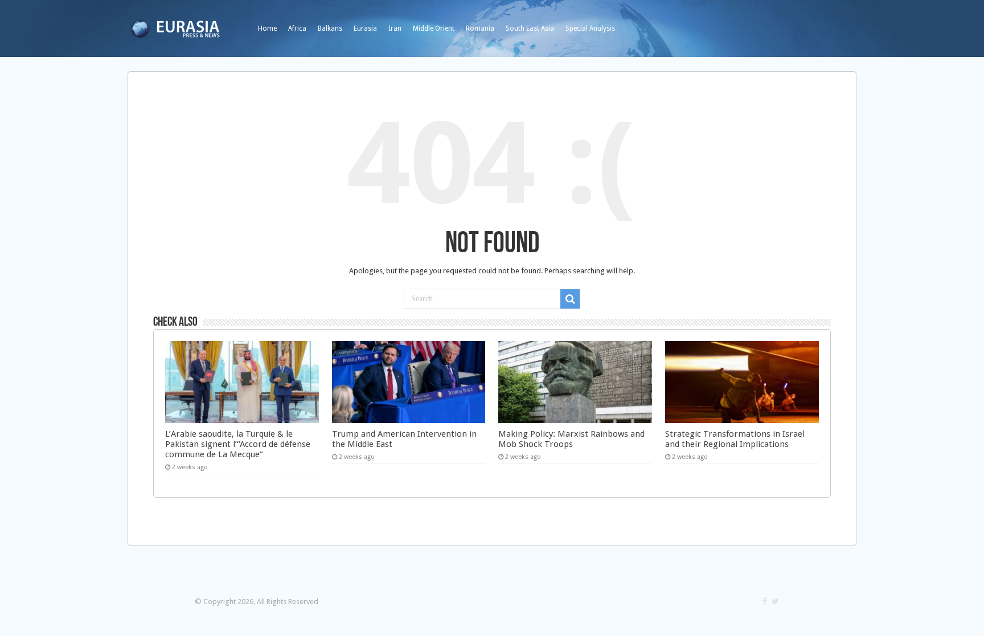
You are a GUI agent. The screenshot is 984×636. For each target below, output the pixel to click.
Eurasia (365, 28)
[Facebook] (764, 601)
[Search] (570, 299)
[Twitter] (775, 601)
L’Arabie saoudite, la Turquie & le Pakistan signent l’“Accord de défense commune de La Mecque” (237, 444)
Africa (297, 28)
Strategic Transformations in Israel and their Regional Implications (735, 439)
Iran (394, 28)
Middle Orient (433, 28)
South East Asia (530, 28)
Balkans (330, 28)
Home (267, 28)
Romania (480, 28)
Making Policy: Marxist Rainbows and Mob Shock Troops (571, 439)
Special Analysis (590, 28)
